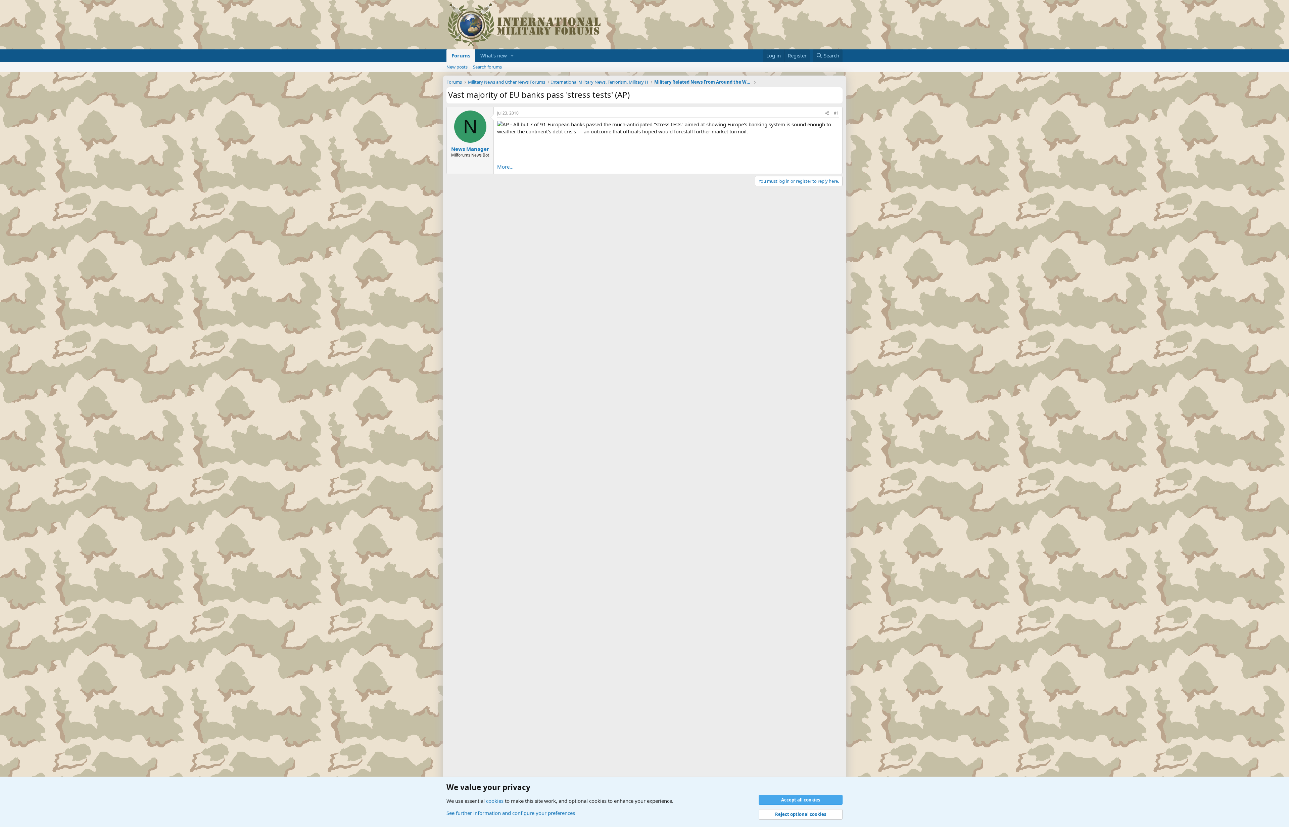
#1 (836, 113)
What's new (493, 55)
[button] (512, 55)
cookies (495, 800)
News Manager (470, 148)
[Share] (827, 113)
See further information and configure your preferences (510, 813)
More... (505, 166)
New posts (457, 67)
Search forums (487, 67)
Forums (460, 55)
